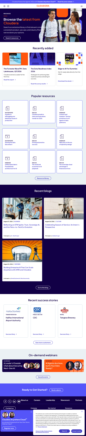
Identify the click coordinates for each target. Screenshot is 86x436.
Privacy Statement (42, 426)
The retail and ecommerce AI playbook (37, 166)
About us (24, 400)
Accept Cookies (76, 431)
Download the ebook (65, 81)
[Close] (82, 411)
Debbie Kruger (56, 235)
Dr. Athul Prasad (15, 235)
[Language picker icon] (8, 6)
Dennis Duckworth (15, 278)
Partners (78, 400)
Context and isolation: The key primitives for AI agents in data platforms (64, 118)
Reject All (64, 431)
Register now (9, 428)
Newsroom (65, 400)
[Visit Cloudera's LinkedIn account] (14, 401)
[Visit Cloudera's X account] (10, 401)
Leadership (50, 400)
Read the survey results (38, 84)
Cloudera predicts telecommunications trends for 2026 (39, 116)
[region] (59, 422)
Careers (37, 400)
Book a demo (56, 390)
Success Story (10, 334)
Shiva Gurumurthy (24, 278)
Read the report (9, 80)
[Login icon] (4, 6)
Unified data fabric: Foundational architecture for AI (11, 166)
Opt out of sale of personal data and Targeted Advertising (44, 431)
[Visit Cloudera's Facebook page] (5, 401)
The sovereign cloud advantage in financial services (65, 166)
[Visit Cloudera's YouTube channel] (19, 401)
